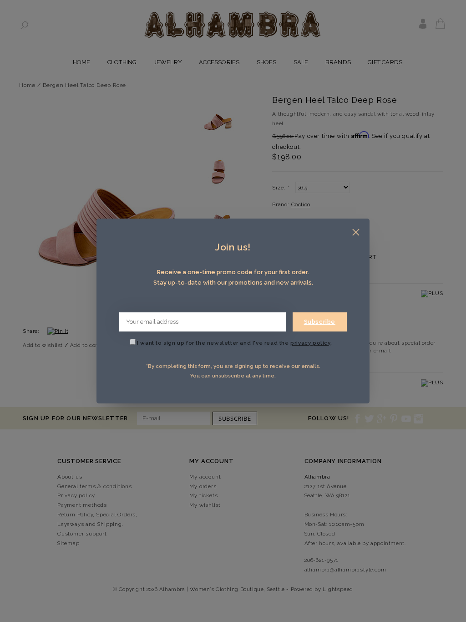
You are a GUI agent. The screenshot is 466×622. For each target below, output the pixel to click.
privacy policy (310, 343)
